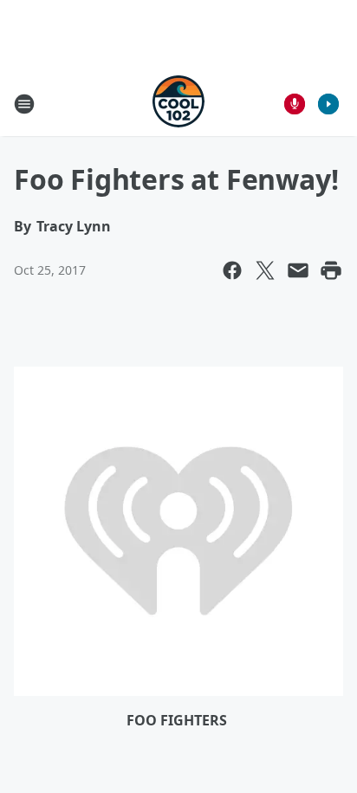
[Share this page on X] (265, 270)
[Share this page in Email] (298, 270)
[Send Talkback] (294, 104)
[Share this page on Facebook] (232, 270)
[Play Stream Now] (328, 104)
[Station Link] (178, 103)
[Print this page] (331, 270)
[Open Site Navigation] (24, 104)
